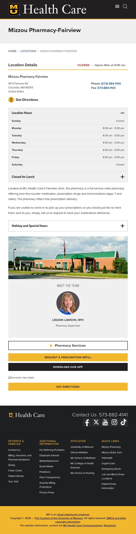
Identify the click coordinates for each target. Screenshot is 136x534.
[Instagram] (114, 422)
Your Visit (13, 481)
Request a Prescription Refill (68, 357)
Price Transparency (49, 477)
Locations (28, 51)
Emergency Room (111, 468)
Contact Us (84, 415)
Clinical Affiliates (79, 452)
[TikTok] (123, 422)
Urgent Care (108, 463)
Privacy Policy (46, 492)
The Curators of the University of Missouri (59, 518)
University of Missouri (81, 446)
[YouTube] (105, 422)
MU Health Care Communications (82, 525)
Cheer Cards (15, 470)
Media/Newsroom (49, 460)
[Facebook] (87, 422)
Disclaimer (110, 525)
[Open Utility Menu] (117, 6)
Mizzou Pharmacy (111, 446)
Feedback (44, 471)
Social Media (46, 466)
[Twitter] (96, 422)
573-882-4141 (113, 415)
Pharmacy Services (70, 346)
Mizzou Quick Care (112, 452)
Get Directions (26, 100)
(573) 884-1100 (111, 83)
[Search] (125, 6)
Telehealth (107, 457)
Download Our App (68, 367)
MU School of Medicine (83, 457)
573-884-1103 (106, 88)
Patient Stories (16, 476)
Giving (11, 465)
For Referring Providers (52, 449)
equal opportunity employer (73, 514)
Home (12, 51)
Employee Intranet (49, 455)
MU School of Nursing (82, 473)
